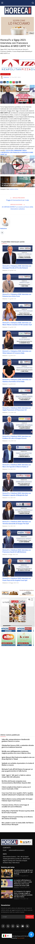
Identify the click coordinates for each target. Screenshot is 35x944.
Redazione (3, 228)
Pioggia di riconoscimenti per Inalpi (17, 200)
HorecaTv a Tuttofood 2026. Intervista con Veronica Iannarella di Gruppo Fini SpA (17, 522)
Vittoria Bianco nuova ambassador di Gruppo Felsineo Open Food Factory (17, 800)
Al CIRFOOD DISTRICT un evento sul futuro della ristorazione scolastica (17, 208)
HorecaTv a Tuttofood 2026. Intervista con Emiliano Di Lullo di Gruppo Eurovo (17, 437)
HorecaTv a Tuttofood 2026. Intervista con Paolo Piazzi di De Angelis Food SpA (17, 579)
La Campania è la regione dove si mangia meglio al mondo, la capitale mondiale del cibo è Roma (23, 894)
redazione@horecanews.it (16, 850)
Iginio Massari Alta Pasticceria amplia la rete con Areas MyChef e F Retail (18, 758)
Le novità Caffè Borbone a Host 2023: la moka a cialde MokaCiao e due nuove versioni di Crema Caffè (23, 882)
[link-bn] (17, 26)
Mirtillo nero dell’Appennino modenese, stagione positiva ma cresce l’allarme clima (16, 752)
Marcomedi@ (20, 938)
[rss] (27, 926)
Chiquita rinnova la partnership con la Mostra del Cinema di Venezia (17, 817)
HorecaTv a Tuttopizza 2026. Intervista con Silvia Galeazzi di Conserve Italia (17, 352)
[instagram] (13, 926)
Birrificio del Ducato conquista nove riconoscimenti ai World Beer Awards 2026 (16, 782)
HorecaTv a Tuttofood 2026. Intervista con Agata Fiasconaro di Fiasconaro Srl (17, 409)
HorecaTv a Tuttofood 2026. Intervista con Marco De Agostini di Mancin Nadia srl (17, 465)
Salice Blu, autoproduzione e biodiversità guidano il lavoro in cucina (16, 740)
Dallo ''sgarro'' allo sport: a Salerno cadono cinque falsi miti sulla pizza (16, 776)
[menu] (2, 3)
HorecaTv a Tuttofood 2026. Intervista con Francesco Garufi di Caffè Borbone (17, 551)
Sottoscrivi (30, 917)
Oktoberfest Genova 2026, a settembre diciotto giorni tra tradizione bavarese (18, 746)
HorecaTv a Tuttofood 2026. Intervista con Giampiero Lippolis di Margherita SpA (17, 494)
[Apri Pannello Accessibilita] (31, 934)
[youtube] (22, 926)
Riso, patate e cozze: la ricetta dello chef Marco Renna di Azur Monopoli (17, 823)
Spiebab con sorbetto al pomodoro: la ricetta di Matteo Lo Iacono (18, 764)
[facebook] (3, 926)
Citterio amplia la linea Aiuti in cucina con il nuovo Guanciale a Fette (16, 788)
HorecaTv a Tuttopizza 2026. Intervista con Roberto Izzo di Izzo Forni (17, 295)
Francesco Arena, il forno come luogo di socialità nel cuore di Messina (15, 806)
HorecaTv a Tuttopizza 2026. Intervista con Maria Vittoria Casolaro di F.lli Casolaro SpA (17, 323)
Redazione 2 (5, 582)
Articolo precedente (18, 198)
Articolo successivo (16, 204)
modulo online (13, 189)
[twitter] (8, 926)
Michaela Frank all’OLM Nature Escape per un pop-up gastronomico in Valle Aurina (17, 770)
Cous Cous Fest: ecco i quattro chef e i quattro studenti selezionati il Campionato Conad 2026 (17, 794)
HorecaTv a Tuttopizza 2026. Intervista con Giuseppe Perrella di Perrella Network (17, 267)
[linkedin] (18, 926)
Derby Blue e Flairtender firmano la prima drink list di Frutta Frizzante (18, 811)
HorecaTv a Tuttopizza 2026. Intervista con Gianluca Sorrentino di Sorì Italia (17, 380)
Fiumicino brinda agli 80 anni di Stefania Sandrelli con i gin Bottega (23, 872)
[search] (33, 3)
